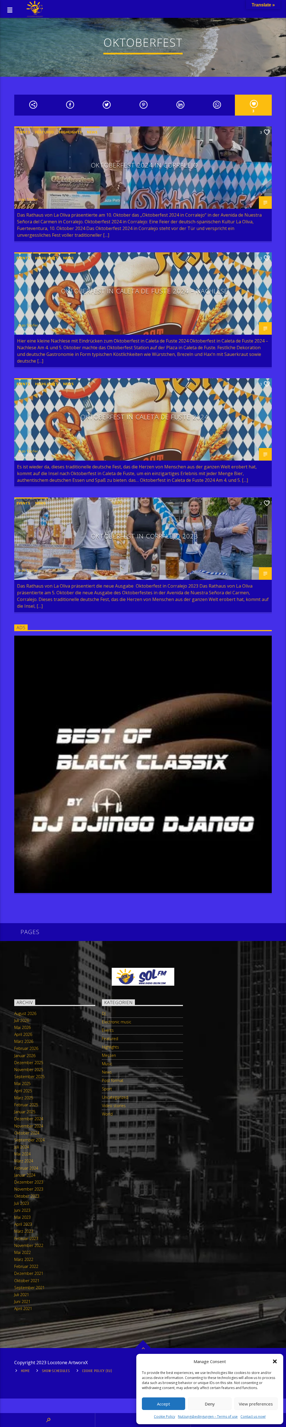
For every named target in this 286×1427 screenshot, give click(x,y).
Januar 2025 (24, 1111)
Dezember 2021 (28, 1273)
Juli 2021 (21, 1294)
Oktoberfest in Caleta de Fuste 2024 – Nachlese (144, 291)
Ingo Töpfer (28, 199)
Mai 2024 (22, 1154)
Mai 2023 (22, 1217)
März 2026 (23, 1041)
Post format (112, 1080)
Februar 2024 (26, 1168)
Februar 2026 (26, 1048)
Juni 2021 (22, 1301)
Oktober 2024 (26, 1133)
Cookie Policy (164, 1416)
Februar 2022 (26, 1266)
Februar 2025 (26, 1104)
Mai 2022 (22, 1252)
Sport (107, 1088)
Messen (109, 1055)
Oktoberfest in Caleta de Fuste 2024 (144, 417)
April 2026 (23, 1034)
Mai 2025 (22, 1083)
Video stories (114, 1105)
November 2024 (28, 1126)
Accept (163, 1404)
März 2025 (23, 1097)
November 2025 (28, 1069)
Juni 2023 (22, 1210)
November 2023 (28, 1189)
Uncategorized (115, 1097)
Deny (210, 1404)
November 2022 (28, 1245)
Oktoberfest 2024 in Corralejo (144, 165)
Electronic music (116, 1021)
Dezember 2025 (28, 1062)
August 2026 (25, 1013)
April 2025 (23, 1090)
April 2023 (23, 1224)
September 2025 (29, 1076)
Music (107, 1063)
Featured (44, 132)
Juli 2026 (21, 1020)
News (92, 132)
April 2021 (23, 1308)
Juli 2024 (21, 1147)
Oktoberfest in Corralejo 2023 (144, 536)
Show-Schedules (56, 1371)
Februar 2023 (26, 1238)
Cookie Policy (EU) (97, 1371)
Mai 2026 (22, 1027)
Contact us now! (253, 1416)
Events (23, 132)
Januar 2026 (24, 1055)
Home (25, 1371)
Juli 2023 (21, 1203)
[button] (275, 1361)
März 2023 (23, 1231)
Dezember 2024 (28, 1118)
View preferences (256, 1404)
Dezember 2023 (28, 1182)
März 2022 (23, 1259)
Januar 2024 (24, 1175)
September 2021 (29, 1287)
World (107, 1114)
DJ (104, 1013)
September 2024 (29, 1140)
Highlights (70, 132)
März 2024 (23, 1160)
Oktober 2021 (26, 1280)
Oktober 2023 (26, 1196)
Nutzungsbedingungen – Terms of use (208, 1416)
